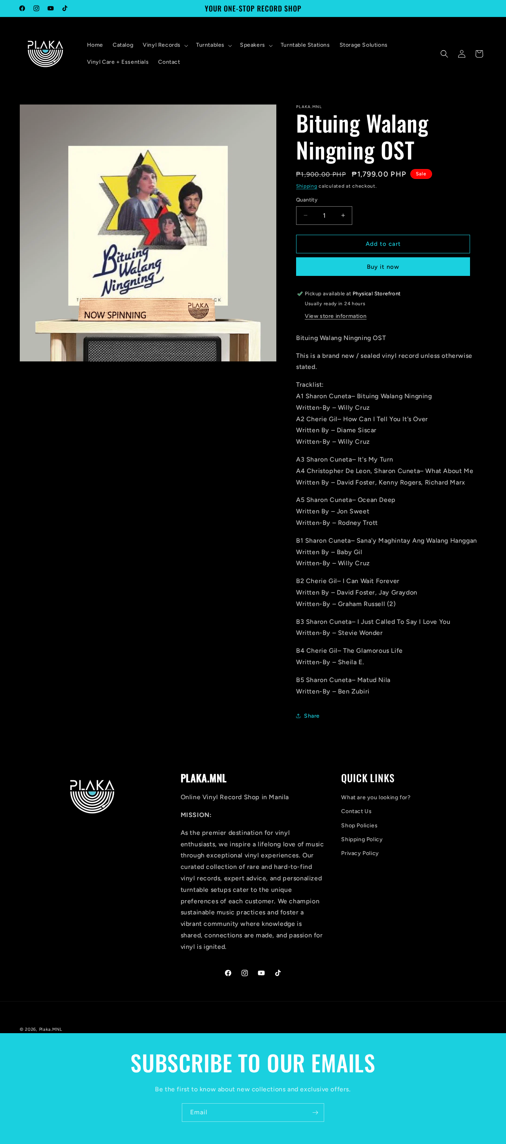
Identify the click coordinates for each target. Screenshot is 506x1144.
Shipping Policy (362, 839)
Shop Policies (359, 825)
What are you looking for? (375, 797)
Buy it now (383, 266)
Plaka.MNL (50, 1029)
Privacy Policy (360, 853)
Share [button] (312, 716)
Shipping (306, 186)
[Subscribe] (315, 1112)
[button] (164, 45)
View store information (335, 316)
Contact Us (356, 811)
